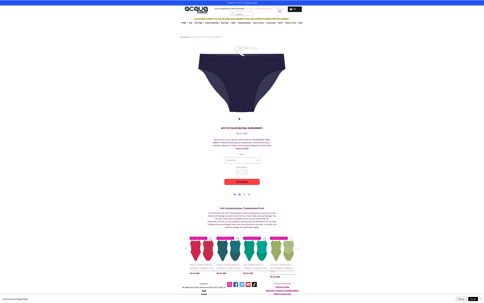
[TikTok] (254, 284)
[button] (280, 10)
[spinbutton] (242, 172)
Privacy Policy (22, 299)
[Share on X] (249, 194)
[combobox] (242, 160)
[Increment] (246, 172)
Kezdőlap (184, 37)
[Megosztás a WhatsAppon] (244, 194)
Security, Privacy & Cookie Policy (282, 290)
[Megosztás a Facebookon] (234, 194)
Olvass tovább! (242, 148)
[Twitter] (241, 284)
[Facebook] (235, 284)
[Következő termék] (297, 248)
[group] (242, 257)
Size (242, 154)
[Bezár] (480, 299)
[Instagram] (229, 284)
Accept (473, 299)
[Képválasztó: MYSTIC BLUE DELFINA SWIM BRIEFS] (239, 119)
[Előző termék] (186, 248)
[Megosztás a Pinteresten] (239, 194)
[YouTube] (248, 284)
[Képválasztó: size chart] (244, 119)
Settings (461, 299)
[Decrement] (238, 172)
